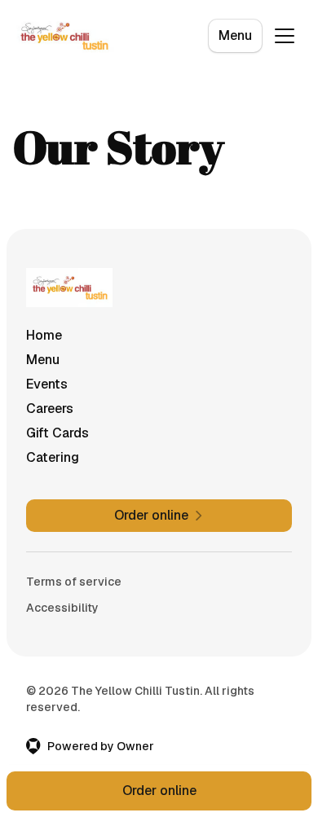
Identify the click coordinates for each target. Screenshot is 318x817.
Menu (235, 35)
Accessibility (62, 607)
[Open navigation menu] (284, 36)
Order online (159, 790)
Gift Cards (57, 432)
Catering (52, 457)
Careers (49, 408)
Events (47, 384)
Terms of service (73, 581)
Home (44, 335)
